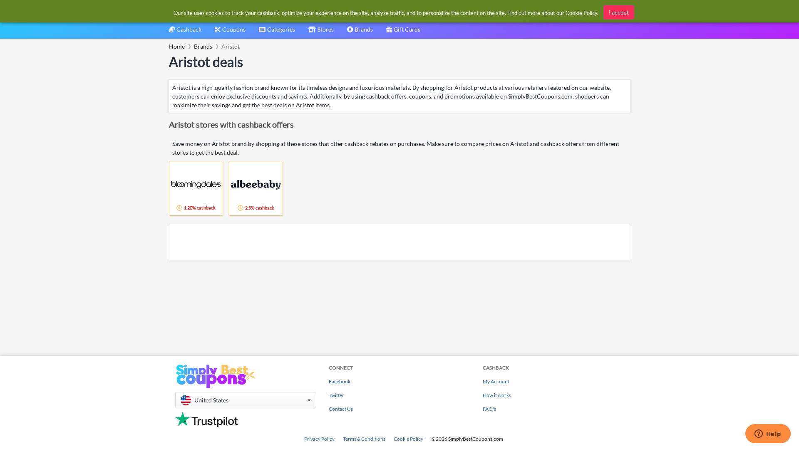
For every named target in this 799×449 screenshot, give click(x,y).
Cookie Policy (408, 439)
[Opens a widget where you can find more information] (768, 434)
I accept (619, 12)
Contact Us (341, 409)
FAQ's (489, 409)
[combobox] (277, 32)
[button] (245, 400)
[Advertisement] (399, 243)
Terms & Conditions (364, 439)
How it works (497, 395)
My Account (496, 381)
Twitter (336, 395)
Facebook (339, 381)
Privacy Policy (319, 439)
